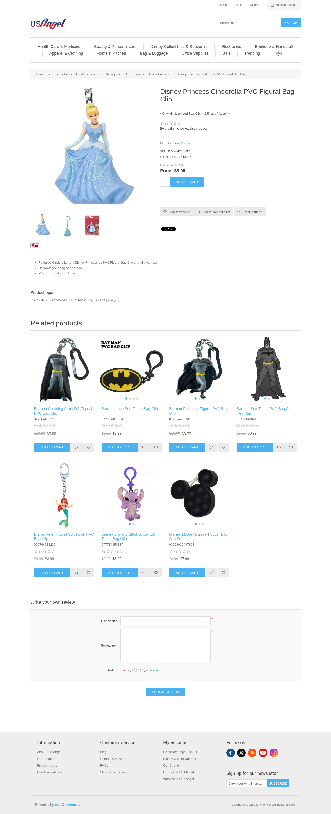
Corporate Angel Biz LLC (180, 752)
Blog (103, 752)
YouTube (263, 753)
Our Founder (46, 758)
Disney (186, 143)
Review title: (109, 621)
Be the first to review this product (183, 128)
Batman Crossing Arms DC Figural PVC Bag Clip (63, 411)
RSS (252, 753)
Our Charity (171, 765)
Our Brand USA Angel (178, 772)
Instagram (274, 753)
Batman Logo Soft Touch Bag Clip (130, 409)
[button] (62, 398)
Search (290, 23)
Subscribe (278, 783)
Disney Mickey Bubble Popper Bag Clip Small (198, 536)
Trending (252, 53)
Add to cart (187, 182)
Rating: (113, 670)
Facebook (230, 753)
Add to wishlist (179, 212)
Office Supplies (195, 53)
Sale (226, 53)
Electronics (231, 46)
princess (80, 300)
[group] (64, 369)
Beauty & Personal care (115, 46)
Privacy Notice (47, 765)
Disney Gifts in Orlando (179, 758)
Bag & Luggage (154, 53)
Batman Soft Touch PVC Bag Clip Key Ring (264, 411)
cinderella (58, 300)
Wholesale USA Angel (178, 779)
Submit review (165, 692)
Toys (278, 53)
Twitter (241, 753)
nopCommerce (67, 805)
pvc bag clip (104, 300)
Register (222, 5)
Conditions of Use (49, 772)
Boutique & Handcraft (274, 46)
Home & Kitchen (111, 53)
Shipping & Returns (114, 772)
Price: (166, 170)
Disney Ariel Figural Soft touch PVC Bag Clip (64, 536)
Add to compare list (216, 212)
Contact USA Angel (113, 758)
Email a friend (252, 212)
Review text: (109, 645)
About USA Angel (49, 752)
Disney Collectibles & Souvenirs (179, 46)
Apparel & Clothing (66, 53)
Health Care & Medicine (59, 46)
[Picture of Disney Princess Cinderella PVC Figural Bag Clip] (43, 225)
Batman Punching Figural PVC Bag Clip (198, 411)
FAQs (104, 765)
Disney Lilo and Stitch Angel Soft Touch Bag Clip (129, 536)
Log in (239, 5)
